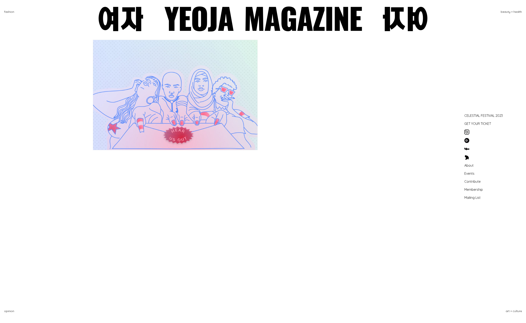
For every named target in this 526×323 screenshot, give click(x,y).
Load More (263, 167)
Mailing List (472, 197)
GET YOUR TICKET (477, 124)
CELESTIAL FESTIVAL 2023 (483, 116)
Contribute (472, 181)
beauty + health (511, 12)
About (469, 165)
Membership (473, 189)
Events (469, 173)
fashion (9, 12)
